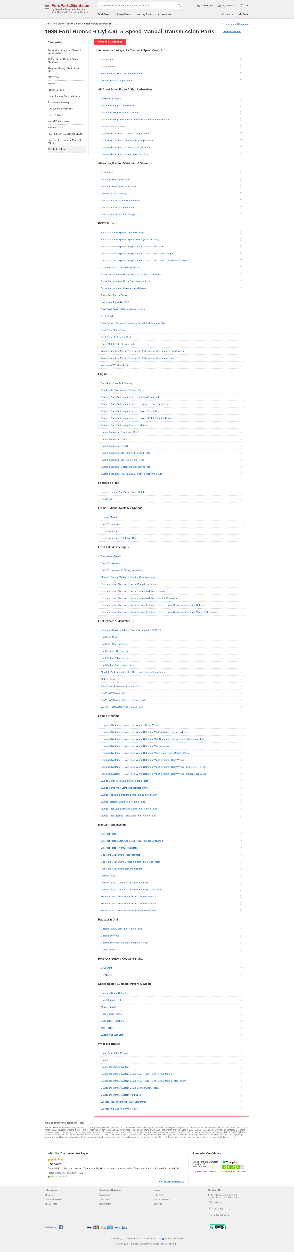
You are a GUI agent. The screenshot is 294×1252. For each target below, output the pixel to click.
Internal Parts (108, 875)
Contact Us (227, 14)
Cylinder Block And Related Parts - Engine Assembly (129, 411)
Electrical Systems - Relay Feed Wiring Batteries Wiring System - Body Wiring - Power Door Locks (153, 773)
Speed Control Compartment (116, 80)
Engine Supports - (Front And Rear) (120, 432)
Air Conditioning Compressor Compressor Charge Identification (135, 119)
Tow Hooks (107, 1027)
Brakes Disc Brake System (115, 1067)
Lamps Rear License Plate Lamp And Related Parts (128, 815)
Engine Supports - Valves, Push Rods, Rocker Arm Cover (131, 473)
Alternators (107, 172)
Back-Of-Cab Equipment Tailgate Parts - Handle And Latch (132, 246)
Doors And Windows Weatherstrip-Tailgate (123, 288)
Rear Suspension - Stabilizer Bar (118, 538)
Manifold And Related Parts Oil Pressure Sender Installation (133, 672)
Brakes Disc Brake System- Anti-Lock (121, 1094)
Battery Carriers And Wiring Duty (118, 186)
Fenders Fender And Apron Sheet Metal (122, 492)
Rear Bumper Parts (111, 1013)
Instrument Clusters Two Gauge (118, 214)
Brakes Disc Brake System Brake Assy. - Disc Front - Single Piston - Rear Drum (143, 1080)
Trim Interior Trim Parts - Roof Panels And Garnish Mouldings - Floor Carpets (142, 351)
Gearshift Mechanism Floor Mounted (120, 854)
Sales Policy (116, 1239)
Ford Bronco (58, 24)
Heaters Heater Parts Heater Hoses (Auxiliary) (126, 147)
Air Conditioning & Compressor (117, 105)
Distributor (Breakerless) (114, 193)
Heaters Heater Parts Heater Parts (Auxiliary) (125, 154)
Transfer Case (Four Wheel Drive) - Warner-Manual (128, 903)
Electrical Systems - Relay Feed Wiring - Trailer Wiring (130, 725)
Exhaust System (109, 517)
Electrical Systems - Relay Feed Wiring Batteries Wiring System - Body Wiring (142, 760)
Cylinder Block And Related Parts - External (124, 425)
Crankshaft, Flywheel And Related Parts (122, 390)
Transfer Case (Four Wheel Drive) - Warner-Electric (128, 896)
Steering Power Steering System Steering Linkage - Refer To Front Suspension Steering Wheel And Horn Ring (160, 612)
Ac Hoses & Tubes (111, 98)
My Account (104, 1195)
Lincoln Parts (123, 14)
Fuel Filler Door (109, 637)
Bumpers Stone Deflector (114, 993)
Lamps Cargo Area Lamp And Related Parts (124, 780)
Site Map (158, 1204)
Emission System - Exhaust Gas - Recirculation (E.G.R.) (131, 630)
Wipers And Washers (112, 1034)
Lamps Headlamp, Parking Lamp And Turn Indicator (129, 794)
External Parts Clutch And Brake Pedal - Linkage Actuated (132, 840)
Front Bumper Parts (111, 1000)
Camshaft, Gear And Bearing (116, 383)
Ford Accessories (162, 1199)
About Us (49, 1195)
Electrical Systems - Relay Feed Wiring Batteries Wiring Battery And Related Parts (145, 753)
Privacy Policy (149, 1239)
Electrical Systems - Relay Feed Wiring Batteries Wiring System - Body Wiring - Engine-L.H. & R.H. (154, 766)
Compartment (108, 66)
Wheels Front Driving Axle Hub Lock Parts (123, 1101)
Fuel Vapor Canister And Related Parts (121, 73)
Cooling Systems (110, 935)
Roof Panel (107, 316)
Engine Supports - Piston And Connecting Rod (125, 466)
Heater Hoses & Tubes (113, 126)
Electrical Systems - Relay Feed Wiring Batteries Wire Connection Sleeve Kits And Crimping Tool (152, 739)
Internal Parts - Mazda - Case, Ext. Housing (124, 882)
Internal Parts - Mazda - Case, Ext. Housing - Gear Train (131, 889)
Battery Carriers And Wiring (115, 179)
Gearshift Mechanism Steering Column (122, 868)
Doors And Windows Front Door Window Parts (125, 281)
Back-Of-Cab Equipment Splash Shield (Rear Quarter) (130, 239)
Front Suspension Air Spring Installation (122, 570)
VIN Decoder (51, 1204)
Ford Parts (103, 14)
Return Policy (132, 1239)
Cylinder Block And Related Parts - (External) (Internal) (130, 397)
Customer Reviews (53, 1199)
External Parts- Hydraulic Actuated (119, 847)
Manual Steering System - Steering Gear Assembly (128, 577)
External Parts (108, 833)
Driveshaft (106, 967)
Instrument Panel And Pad (115, 302)
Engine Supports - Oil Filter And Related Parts (125, 453)
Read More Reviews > (174, 1181)
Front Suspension (110, 524)
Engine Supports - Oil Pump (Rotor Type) (123, 459)
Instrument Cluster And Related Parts (121, 200)
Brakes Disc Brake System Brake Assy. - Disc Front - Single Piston (136, 1073)
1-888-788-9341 (221, 1215)
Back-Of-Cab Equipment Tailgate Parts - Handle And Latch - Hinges (137, 253)
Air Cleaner (107, 59)
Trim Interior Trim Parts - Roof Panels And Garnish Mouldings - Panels (138, 358)
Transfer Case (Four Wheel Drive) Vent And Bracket (129, 910)
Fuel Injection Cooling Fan (115, 651)
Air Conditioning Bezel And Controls (120, 112)
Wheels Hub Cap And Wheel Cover (119, 1108)
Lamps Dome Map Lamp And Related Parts (124, 787)
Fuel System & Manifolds (114, 658)
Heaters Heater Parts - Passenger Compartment (127, 140)
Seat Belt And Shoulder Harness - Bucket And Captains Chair (133, 323)
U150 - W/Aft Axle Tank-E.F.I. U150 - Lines (123, 700)
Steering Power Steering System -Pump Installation (128, 584)
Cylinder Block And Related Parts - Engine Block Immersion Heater (137, 418)
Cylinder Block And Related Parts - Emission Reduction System (134, 404)
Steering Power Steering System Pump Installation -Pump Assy (134, 591)
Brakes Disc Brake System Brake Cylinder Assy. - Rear (130, 1087)
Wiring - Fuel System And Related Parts (122, 706)
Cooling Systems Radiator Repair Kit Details (124, 942)
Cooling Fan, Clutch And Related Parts (121, 928)
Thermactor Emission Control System (121, 686)
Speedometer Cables (112, 1020)
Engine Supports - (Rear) (114, 446)
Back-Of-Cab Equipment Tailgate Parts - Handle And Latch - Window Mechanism (144, 260)
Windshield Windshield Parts (116, 365)
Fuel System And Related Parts (117, 665)
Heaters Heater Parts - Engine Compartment (125, 133)
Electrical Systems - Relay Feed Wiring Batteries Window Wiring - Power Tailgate (144, 732)
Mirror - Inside (108, 1007)
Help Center (243, 14)
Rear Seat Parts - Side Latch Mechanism (123, 309)
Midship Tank (108, 679)
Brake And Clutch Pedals (114, 1053)
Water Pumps (108, 949)
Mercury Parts (144, 14)
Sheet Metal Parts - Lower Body (118, 344)
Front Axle (106, 974)
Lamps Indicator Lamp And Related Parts (123, 801)
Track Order (104, 1199)
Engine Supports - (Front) (114, 439)
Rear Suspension (110, 531)
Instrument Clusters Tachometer (118, 207)
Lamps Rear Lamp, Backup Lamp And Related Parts (129, 808)
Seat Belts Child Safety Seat (116, 337)
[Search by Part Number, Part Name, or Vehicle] (179, 5)
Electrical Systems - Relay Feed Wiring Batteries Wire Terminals (135, 746)
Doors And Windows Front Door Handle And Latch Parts (131, 274)
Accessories (164, 14)
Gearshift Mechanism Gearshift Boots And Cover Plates (130, 861)
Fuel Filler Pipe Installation (115, 644)
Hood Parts (107, 499)
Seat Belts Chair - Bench (114, 330)
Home (48, 24)
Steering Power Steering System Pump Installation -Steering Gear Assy (139, 598)
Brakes (104, 1060)
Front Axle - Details (111, 556)
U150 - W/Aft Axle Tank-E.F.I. (116, 693)
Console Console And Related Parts (120, 267)
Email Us (218, 1203)
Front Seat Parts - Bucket (114, 295)
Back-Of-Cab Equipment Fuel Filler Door (122, 232)
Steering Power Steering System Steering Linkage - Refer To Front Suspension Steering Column (153, 605)
